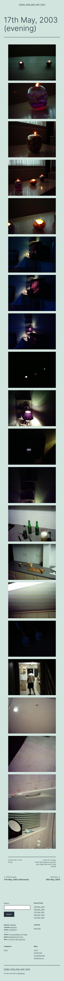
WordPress (21, 973)
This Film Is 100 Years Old (16, 939)
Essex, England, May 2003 (32, 5)
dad (51, 862)
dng (11, 862)
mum (49, 864)
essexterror (13, 930)
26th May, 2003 (39, 915)
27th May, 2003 (39, 912)
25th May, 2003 (39, 918)
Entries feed (38, 953)
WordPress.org (39, 958)
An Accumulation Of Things (18, 934)
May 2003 (37, 928)
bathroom (46, 862)
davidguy (13, 925)
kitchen (42, 864)
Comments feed (39, 955)
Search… (7, 903)
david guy (13, 927)
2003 (41, 862)
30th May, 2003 (39, 907)
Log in (36, 950)
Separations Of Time (16, 937)
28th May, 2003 (39, 909)
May (46, 864)
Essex (54, 860)
